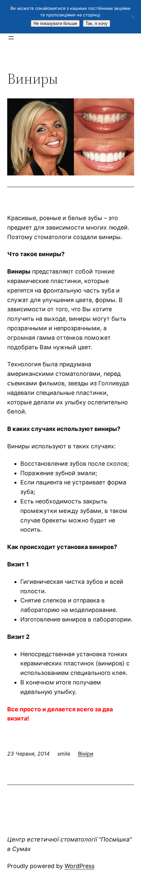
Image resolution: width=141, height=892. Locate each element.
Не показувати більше (55, 23)
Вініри (85, 753)
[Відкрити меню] (11, 38)
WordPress (79, 865)
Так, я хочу (97, 23)
